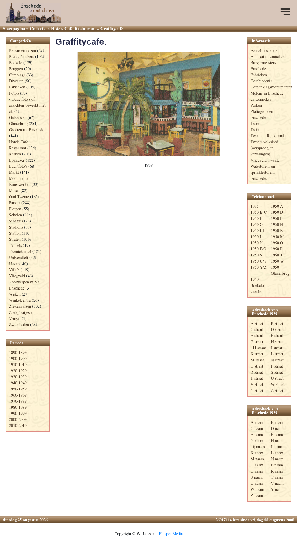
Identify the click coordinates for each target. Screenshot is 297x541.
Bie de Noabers (21, 56)
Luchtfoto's (18, 166)
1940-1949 (18, 383)
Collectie (38, 28)
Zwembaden (19, 324)
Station (15, 233)
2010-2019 (18, 425)
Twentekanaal (20, 251)
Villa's (14, 269)
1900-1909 (18, 358)
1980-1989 (18, 407)
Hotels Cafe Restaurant (73, 28)
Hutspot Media (171, 533)
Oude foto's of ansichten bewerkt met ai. (27, 105)
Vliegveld (17, 275)
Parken (14, 202)
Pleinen (15, 208)
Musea (14, 190)
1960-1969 (18, 395)
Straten (15, 239)
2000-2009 (18, 419)
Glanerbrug (18, 123)
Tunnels (15, 245)
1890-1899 (18, 352)
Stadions (16, 227)
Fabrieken (17, 87)
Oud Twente (19, 196)
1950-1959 (18, 389)
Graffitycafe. (80, 41)
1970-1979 (18, 401)
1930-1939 (18, 376)
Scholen (15, 215)
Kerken (15, 154)
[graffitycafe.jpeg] (148, 104)
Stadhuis (16, 221)
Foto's (14, 93)
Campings (17, 74)
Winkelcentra (20, 300)
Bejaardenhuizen (22, 50)
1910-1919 (18, 364)
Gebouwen (17, 117)
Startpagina (14, 28)
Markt (14, 172)
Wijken (15, 294)
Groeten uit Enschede (26, 129)
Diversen (16, 81)
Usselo (14, 263)
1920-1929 (18, 370)
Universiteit (18, 257)
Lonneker (17, 160)
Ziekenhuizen (20, 306)
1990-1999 (18, 413)
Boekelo (15, 62)
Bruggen (16, 68)
